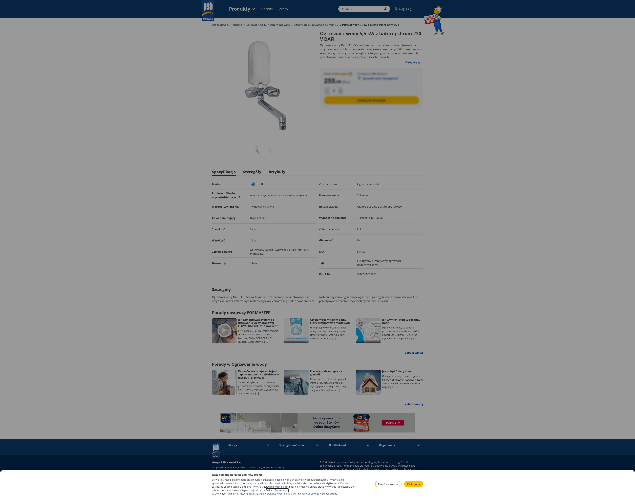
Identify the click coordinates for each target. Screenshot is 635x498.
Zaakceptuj (413, 484)
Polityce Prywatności (277, 490)
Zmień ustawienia (388, 484)
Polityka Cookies (310, 493)
